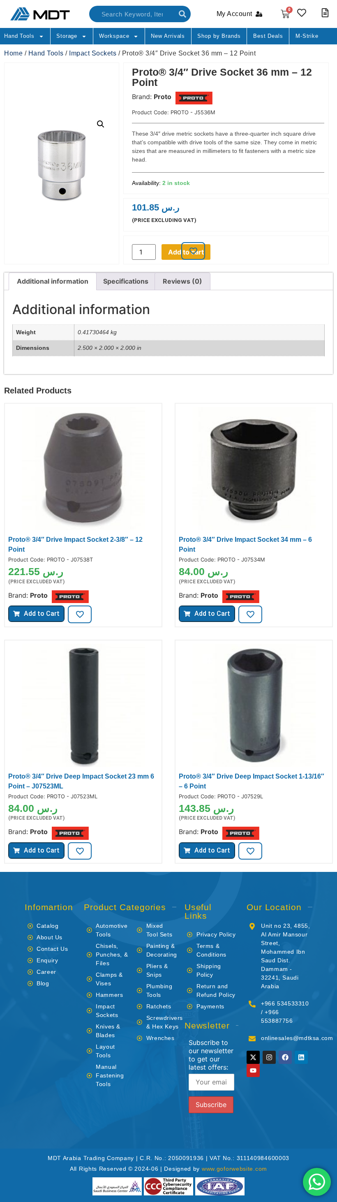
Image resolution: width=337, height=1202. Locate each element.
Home (13, 53)
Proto (162, 96)
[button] (100, 124)
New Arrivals (168, 36)
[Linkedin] (301, 1057)
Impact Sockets (92, 53)
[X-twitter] (253, 1057)
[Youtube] (253, 1070)
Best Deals (268, 36)
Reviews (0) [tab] (182, 281)
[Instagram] (269, 1057)
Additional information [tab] (52, 281)
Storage (66, 36)
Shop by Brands (219, 36)
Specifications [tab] (125, 281)
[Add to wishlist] (193, 250)
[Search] (182, 14)
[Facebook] (285, 1057)
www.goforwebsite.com (234, 1168)
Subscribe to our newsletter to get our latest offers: (211, 1054)
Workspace (114, 36)
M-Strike (307, 36)
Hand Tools (19, 36)
